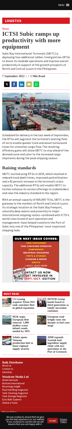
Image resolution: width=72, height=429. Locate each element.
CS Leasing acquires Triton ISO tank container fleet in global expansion (24, 303)
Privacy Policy (63, 420)
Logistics (13, 21)
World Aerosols (10, 380)
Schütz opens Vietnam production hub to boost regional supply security (23, 343)
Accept (52, 420)
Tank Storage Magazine (14, 396)
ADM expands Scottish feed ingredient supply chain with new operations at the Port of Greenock (57, 344)
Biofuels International (13, 383)
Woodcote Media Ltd (15, 376)
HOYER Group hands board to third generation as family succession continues (58, 305)
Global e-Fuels (9, 402)
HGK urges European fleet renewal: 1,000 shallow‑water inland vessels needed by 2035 (21, 324)
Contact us (7, 368)
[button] (61, 5)
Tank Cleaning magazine (15, 393)
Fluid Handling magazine (15, 389)
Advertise (7, 372)
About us (6, 365)
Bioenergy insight (11, 386)
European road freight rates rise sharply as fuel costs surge (58, 321)
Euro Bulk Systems (11, 399)
